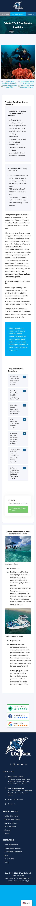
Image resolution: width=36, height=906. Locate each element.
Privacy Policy (12, 881)
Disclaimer (22, 881)
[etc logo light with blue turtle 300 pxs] (18, 738)
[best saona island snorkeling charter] (26, 86)
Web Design (9, 878)
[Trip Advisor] (18, 764)
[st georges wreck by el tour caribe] (26, 81)
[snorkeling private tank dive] (9, 86)
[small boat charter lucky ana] (18, 537)
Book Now (3, 886)
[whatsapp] (26, 764)
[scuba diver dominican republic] (9, 81)
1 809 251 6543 (18, 799)
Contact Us (11, 804)
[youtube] (22, 764)
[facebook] (10, 764)
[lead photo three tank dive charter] (18, 46)
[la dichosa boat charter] (18, 609)
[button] (18, 380)
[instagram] (14, 764)
